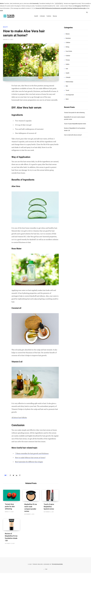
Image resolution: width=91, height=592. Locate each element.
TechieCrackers (57, 564)
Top (46, 569)
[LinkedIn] (16, 475)
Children (68, 42)
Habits (67, 64)
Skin (67, 86)
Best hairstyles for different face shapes (29, 462)
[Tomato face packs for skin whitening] (11, 495)
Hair (67, 68)
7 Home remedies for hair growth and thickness (32, 453)
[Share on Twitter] (5, 95)
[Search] (87, 12)
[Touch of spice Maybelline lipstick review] (50, 495)
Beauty (5, 27)
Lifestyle (68, 77)
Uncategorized (70, 94)
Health (67, 73)
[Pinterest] (5, 100)
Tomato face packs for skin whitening (10, 506)
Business (68, 38)
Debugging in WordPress (81, 6)
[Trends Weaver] (9, 16)
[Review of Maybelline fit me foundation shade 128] (11, 524)
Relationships (69, 81)
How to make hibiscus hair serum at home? (30, 457)
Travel (67, 90)
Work (67, 99)
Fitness (68, 60)
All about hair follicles (19, 417)
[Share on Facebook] (5, 91)
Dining (67, 47)
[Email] (5, 105)
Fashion (68, 55)
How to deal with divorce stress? (73, 135)
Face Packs (69, 51)
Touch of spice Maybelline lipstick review (49, 506)
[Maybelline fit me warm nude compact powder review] (31, 495)
